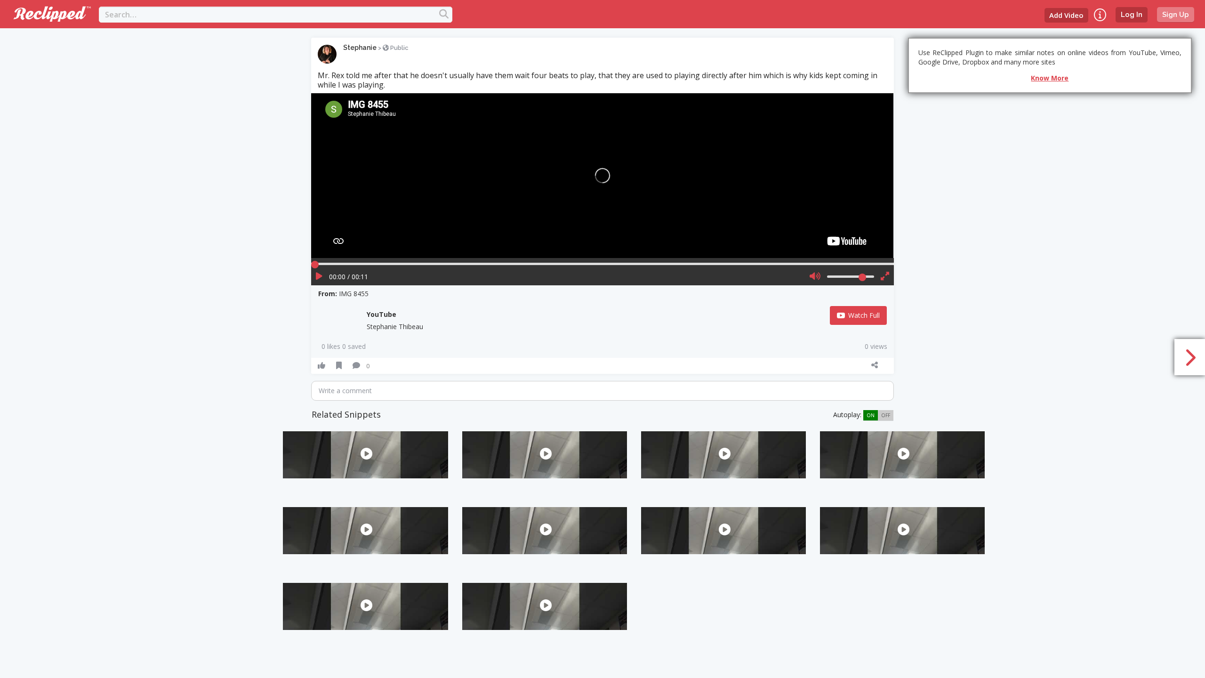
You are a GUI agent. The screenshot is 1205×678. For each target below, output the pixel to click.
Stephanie (360, 47)
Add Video (1066, 15)
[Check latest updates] (1100, 14)
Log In (1131, 14)
